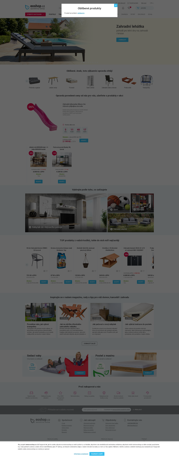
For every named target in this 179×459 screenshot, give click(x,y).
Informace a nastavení (81, 454)
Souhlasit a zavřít (97, 454)
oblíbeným (81, 13)
